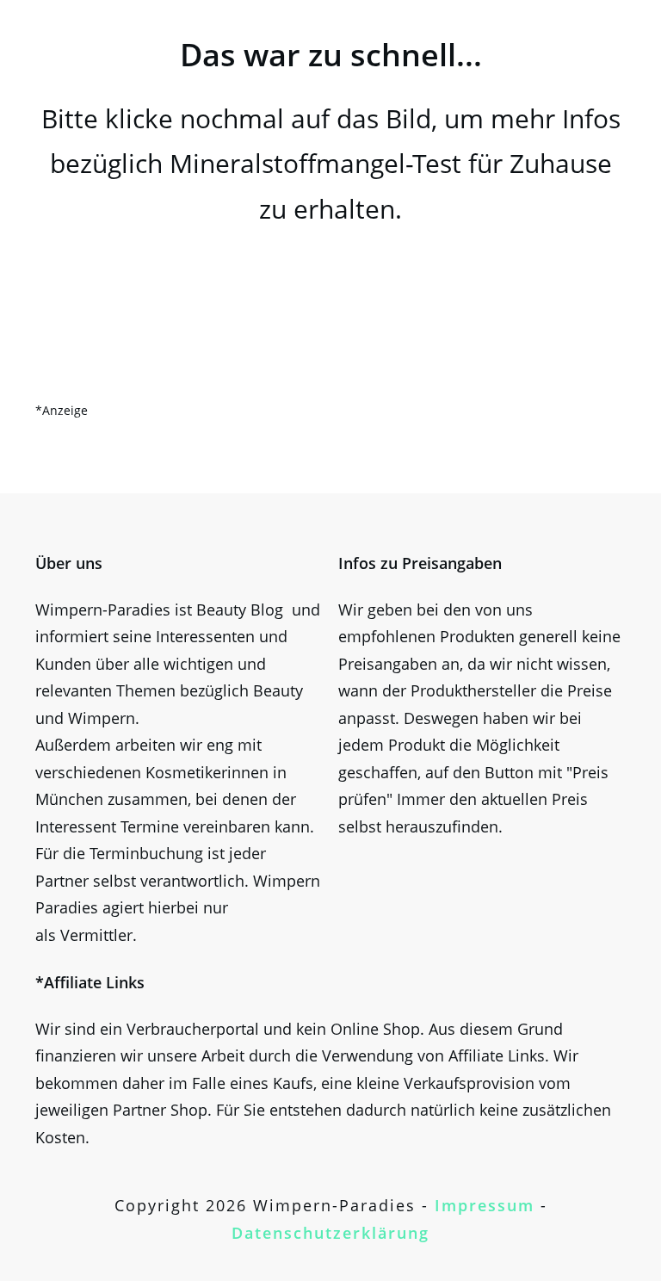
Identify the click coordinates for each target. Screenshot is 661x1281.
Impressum (484, 1205)
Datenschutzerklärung (330, 1232)
